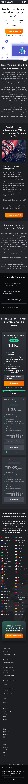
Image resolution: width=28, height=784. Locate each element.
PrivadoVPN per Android (9, 654)
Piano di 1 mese (14, 480)
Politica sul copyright (7, 693)
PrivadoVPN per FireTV (8, 662)
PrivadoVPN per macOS (8, 657)
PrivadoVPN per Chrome (9, 670)
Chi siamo (5, 706)
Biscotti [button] (4, 698)
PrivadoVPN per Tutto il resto (9, 680)
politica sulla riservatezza (9, 688)
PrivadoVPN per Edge (8, 672)
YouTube (7, 737)
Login (4, 755)
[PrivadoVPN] (7, 2)
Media (4, 721)
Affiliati (4, 716)
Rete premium (6, 708)
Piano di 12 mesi (14, 426)
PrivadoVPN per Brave (8, 678)
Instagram (7, 734)
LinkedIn (7, 731)
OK (14, 779)
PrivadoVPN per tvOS (8, 667)
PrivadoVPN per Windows (9, 651)
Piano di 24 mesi (14, 361)
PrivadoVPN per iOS (8, 659)
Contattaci (5, 747)
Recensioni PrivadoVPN (8, 711)
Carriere (5, 719)
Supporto (5, 749)
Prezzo (4, 744)
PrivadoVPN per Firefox (8, 675)
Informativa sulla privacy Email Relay (11, 696)
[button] (14, 441)
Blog (4, 752)
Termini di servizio (7, 690)
